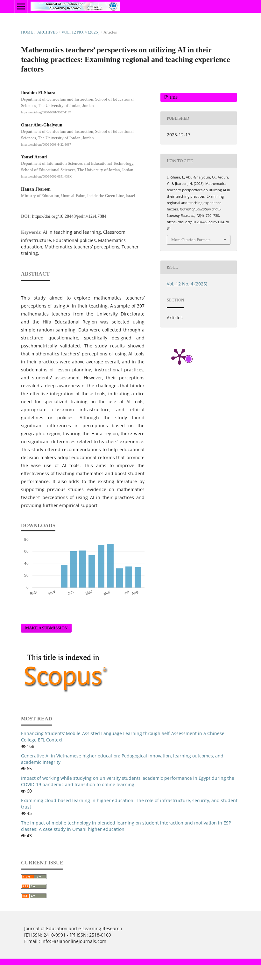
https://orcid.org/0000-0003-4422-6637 (46, 144)
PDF (173, 97)
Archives (47, 32)
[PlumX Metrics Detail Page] (179, 356)
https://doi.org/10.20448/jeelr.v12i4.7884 (69, 216)
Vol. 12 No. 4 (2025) (80, 32)
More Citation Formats (190, 239)
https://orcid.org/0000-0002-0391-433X (46, 176)
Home (27, 32)
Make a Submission (46, 628)
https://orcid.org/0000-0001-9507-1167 (46, 112)
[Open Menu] (21, 6)
